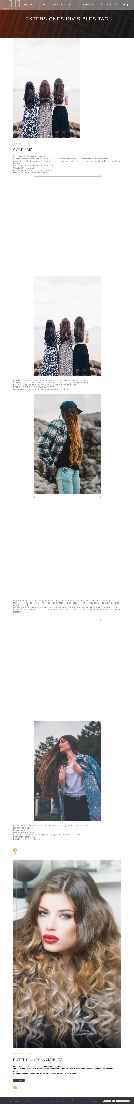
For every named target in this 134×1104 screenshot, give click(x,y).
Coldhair (23, 150)
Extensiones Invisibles (38, 1060)
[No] (132, 1101)
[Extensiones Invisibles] (67, 954)
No (113, 1101)
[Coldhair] (46, 88)
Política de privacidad (123, 1101)
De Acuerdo (106, 1101)
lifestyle (30, 143)
